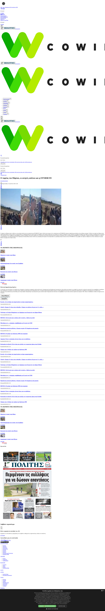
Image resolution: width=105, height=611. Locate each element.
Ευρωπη (4, 551)
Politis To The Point (4, 20)
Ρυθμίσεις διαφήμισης (54, 602)
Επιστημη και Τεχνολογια (8, 553)
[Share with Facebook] (1, 185)
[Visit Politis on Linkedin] (5, 540)
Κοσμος (4, 552)
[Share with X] (1, 186)
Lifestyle (4, 564)
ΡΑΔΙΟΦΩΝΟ (3, 15)
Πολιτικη (4, 546)
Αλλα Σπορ (5, 583)
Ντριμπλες (5, 584)
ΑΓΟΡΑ (4, 110)
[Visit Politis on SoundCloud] (8, 540)
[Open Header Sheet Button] (1, 26)
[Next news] (4, 164)
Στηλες (4, 558)
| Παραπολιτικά (3, 175)
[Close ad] (1, 528)
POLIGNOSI (3, 18)
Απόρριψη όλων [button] (61, 606)
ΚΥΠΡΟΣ (5, 101)
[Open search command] (1, 117)
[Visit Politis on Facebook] (1, 540)
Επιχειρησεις (5, 548)
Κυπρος (4, 545)
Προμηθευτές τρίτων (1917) (51, 597)
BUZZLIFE (5, 107)
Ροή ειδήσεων (5, 295)
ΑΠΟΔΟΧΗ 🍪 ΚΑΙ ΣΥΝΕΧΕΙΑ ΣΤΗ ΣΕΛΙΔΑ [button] (47, 606)
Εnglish (2, 13)
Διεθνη (4, 581)
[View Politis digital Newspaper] (52, 485)
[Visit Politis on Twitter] (2, 540)
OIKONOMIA (5, 103)
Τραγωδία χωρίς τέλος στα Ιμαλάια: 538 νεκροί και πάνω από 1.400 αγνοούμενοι (16, 162)
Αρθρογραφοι (5, 560)
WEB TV (2, 19)
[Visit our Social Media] (1, 9)
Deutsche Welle (6, 554)
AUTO (4, 108)
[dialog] (52, 600)
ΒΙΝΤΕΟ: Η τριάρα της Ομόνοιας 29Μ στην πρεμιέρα (14, 333)
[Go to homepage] (7, 28)
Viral (4, 565)
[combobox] (102, 590)
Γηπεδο (4, 112)
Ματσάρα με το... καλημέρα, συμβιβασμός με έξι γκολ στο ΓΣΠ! (16, 323)
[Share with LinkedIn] (1, 188)
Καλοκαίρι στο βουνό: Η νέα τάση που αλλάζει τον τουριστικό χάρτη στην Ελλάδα (20, 344)
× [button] (103, 590)
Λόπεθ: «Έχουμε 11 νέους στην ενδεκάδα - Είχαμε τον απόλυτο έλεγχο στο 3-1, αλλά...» (22, 307)
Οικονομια (5, 547)
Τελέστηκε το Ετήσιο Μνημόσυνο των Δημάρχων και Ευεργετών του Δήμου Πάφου (21, 312)
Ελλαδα (4, 549)
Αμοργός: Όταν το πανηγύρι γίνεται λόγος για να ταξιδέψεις (15, 339)
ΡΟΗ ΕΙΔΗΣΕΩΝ (4, 17)
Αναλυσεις (5, 559)
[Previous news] (1, 164)
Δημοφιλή (4, 298)
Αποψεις (4, 585)
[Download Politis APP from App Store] (2, 542)
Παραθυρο (5, 114)
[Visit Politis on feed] (10, 540)
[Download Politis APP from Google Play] (6, 542)
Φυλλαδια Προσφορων (7, 575)
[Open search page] (1, 155)
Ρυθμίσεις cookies (56, 603)
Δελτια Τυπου (5, 574)
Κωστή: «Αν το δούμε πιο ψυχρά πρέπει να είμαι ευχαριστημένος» (16, 302)
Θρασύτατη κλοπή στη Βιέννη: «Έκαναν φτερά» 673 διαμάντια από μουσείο (19, 328)
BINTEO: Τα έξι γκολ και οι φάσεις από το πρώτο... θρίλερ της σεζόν (17, 317)
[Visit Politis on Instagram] (4, 540)
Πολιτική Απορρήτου (63, 603)
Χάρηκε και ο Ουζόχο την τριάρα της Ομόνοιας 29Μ (13, 349)
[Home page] (1, 173)
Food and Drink (6, 568)
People (4, 566)
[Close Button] (1, 527)
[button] (52, 609)
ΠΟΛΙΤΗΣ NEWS (6, 99)
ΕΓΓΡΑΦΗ (2, 535)
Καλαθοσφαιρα (6, 582)
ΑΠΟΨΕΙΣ (5, 105)
